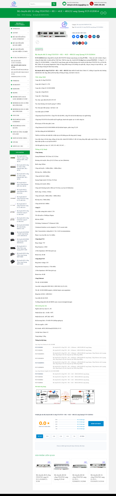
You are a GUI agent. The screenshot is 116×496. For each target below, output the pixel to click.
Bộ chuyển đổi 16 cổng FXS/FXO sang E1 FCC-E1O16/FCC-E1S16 (98, 478)
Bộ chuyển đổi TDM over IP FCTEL (20, 73)
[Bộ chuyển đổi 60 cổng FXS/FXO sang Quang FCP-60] (61, 465)
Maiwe (15, 92)
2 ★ (68, 436)
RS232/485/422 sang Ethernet (19, 120)
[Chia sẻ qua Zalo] (77, 36)
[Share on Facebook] (73, 43)
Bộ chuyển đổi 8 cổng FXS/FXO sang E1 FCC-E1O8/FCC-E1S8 (43, 478)
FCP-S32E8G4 (99, 27)
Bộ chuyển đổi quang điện (18, 44)
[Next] (106, 473)
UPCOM (15, 142)
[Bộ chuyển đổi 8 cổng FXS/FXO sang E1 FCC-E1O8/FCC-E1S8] (43, 465)
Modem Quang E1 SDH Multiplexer (20, 110)
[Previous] (35, 473)
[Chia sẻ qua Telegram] (85, 36)
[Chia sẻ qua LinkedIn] (94, 36)
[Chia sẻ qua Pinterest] (90, 36)
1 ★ (74, 436)
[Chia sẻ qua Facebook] (73, 36)
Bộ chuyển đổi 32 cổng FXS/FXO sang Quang (85, 27)
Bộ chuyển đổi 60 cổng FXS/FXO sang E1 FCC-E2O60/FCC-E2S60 (79, 478)
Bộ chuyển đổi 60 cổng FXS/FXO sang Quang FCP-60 (61, 477)
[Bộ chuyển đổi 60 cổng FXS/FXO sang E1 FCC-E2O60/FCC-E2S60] (80, 465)
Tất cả (40, 436)
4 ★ (54, 436)
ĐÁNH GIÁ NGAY (96, 423)
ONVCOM (16, 115)
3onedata (16, 28)
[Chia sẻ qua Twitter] (81, 36)
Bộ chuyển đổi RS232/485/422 (19, 69)
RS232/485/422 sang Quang (19, 127)
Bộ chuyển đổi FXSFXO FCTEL (41, 15)
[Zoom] (37, 42)
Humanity (16, 84)
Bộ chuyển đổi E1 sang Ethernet (19, 38)
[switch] (18, 4)
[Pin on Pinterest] (82, 43)
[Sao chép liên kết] (98, 36)
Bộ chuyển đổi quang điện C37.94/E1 (20, 50)
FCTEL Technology (26, 15)
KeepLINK (16, 88)
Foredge (16, 80)
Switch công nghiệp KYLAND (20, 133)
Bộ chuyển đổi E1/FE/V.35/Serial (16, 61)
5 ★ (47, 436)
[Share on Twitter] (76, 43)
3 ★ (61, 436)
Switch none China (20, 138)
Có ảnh (82, 436)
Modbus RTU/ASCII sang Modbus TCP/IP (20, 98)
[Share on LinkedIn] (85, 43)
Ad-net (15, 32)
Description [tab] (39, 50)
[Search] (54, 4)
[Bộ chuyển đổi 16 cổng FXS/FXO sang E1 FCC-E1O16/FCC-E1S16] (98, 465)
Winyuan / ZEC (18, 146)
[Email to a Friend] (79, 43)
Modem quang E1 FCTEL (18, 76)
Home (18, 15)
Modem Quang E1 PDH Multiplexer (20, 104)
